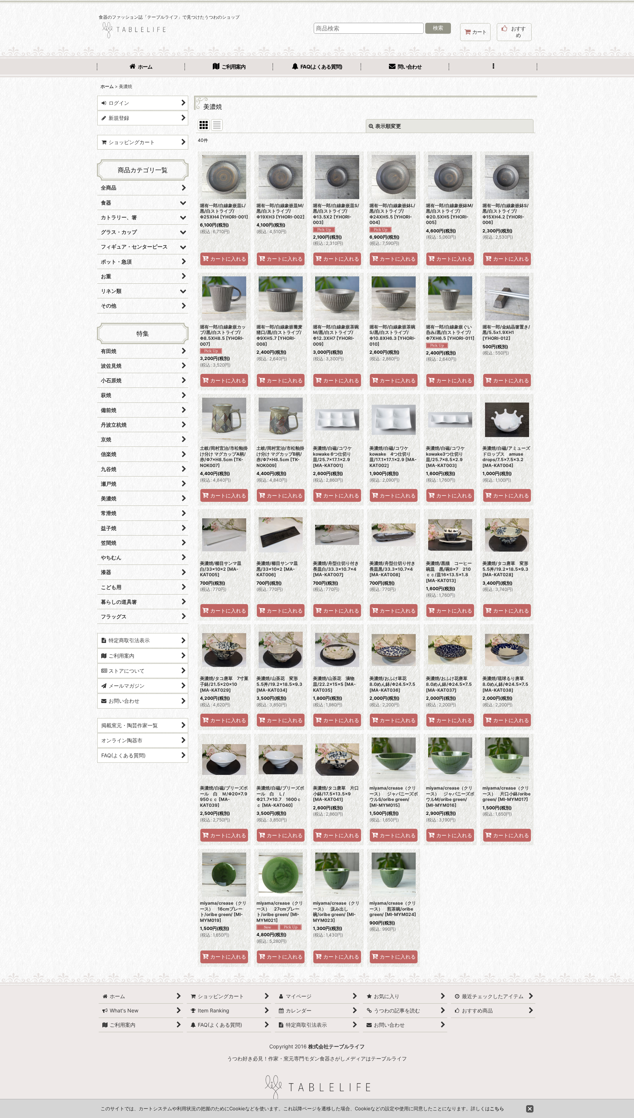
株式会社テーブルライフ (336, 1046)
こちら (497, 1108)
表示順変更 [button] (388, 126)
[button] (493, 67)
